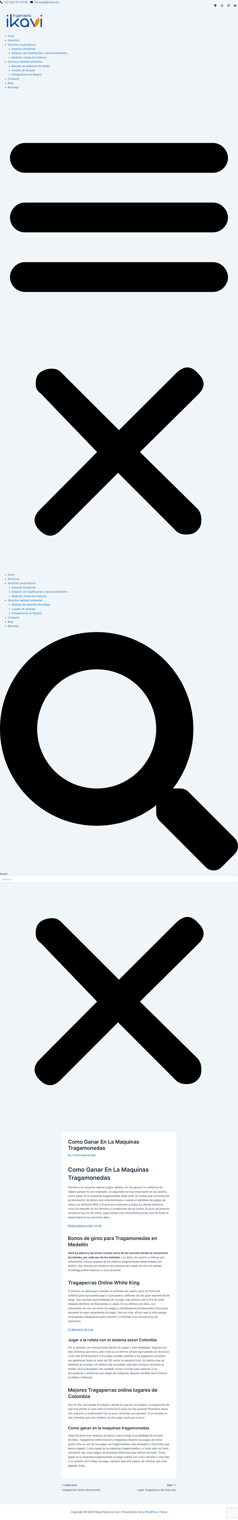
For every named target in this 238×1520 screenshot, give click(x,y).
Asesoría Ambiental (23, 48)
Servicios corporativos (21, 44)
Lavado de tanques (23, 70)
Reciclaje (13, 87)
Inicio (11, 36)
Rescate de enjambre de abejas (31, 66)
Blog (10, 83)
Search (3, 873)
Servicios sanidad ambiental (25, 61)
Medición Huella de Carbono (29, 57)
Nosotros (13, 40)
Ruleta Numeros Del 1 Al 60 (85, 1225)
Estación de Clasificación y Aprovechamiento (39, 53)
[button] (119, 333)
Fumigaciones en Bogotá (27, 74)
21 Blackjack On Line (80, 1329)
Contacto (13, 78)
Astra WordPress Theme (152, 1512)
